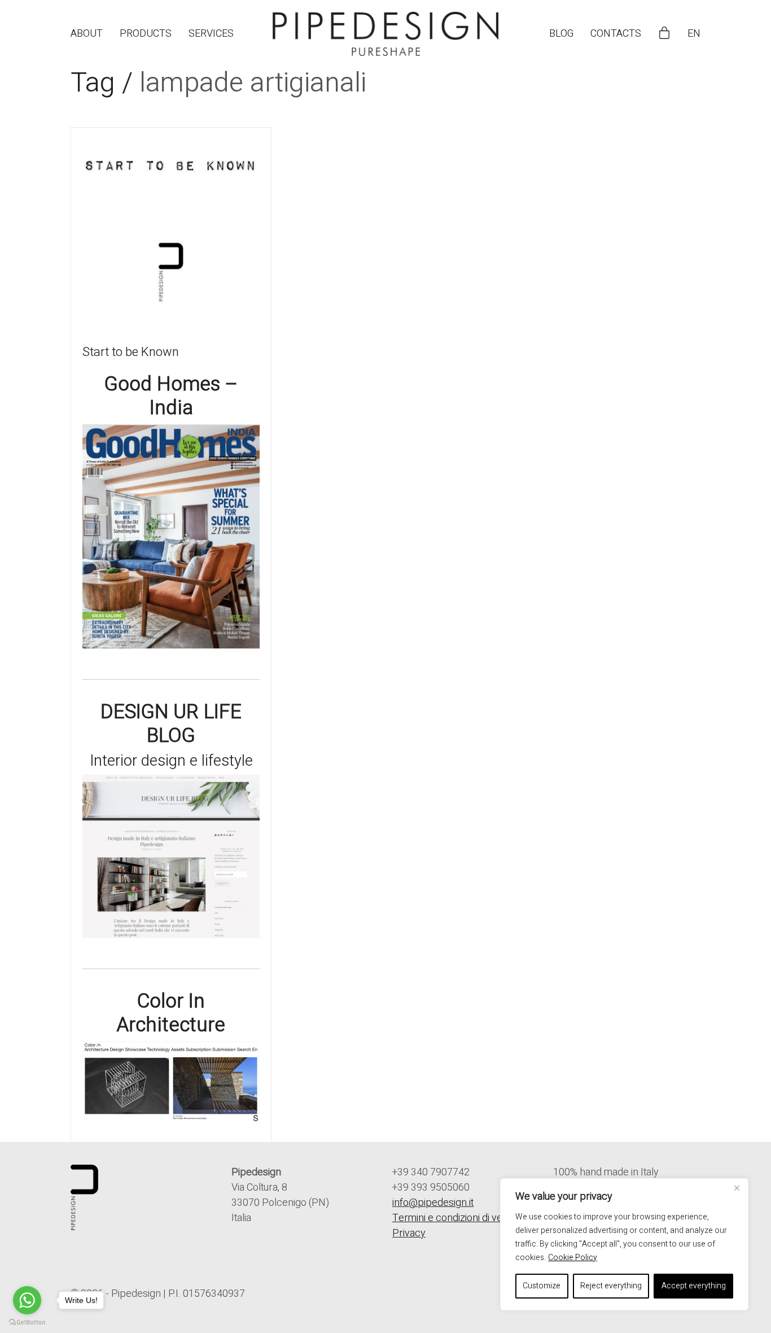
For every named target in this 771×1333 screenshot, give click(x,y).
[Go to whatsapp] (27, 1300)
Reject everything (611, 1286)
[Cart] (664, 34)
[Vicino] (736, 1188)
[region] (624, 1244)
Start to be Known (130, 352)
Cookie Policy (572, 1257)
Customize (541, 1286)
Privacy (409, 1233)
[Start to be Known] (171, 228)
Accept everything (694, 1286)
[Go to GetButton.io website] (27, 1321)
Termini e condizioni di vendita (457, 1218)
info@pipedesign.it (433, 1202)
